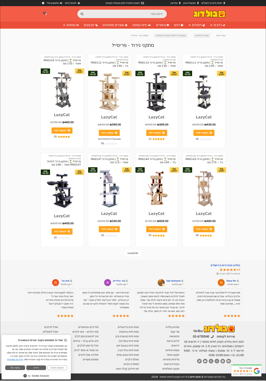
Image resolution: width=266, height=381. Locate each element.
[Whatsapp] (217, 361)
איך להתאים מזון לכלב (87, 336)
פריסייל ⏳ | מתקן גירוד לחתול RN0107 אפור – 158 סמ (64, 163)
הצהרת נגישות (171, 364)
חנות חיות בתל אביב (128, 350)
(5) (55, 136)
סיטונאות (174, 336)
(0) (197, 139)
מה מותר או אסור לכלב (86, 350)
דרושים (175, 346)
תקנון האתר (173, 355)
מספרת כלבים (131, 364)
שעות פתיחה (172, 350)
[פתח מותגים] (64, 25)
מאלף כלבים (132, 359)
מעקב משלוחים (170, 369)
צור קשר (174, 332)
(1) (150, 139)
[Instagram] (211, 361)
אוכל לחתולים (50, 332)
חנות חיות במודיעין (129, 341)
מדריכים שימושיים (88, 327)
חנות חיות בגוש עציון (128, 355)
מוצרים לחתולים (202, 35)
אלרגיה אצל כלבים (89, 355)
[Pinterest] (222, 361)
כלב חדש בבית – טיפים (86, 341)
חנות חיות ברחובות (129, 332)
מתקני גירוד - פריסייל (214, 57)
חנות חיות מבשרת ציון (127, 336)
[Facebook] (228, 361)
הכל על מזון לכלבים (88, 346)
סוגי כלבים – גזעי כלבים (86, 332)
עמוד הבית (220, 35)
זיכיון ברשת (173, 341)
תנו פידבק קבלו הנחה (127, 369)
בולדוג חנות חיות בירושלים (225, 265)
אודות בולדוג (172, 327)
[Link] (199, 361)
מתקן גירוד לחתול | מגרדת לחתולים (171, 35)
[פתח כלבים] (211, 25)
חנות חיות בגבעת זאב (127, 346)
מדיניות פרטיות (171, 359)
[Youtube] (205, 361)
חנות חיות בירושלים (128, 327)
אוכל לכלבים (51, 327)
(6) (197, 235)
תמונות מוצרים (91, 359)
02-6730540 (201, 336)
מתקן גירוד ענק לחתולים (53, 57)
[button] (46, 14)
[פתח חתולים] (189, 25)
